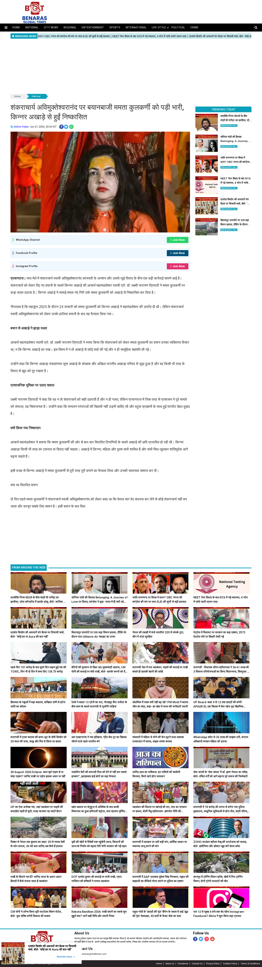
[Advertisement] (131, 66)
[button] (6, 27)
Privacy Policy (212, 963)
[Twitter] (201, 939)
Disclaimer (183, 963)
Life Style (159, 27)
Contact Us (83, 949)
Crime (194, 27)
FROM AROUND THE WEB (28, 567)
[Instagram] (206, 939)
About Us (81, 933)
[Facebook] (195, 939)
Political (178, 27)
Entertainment (93, 27)
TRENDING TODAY (223, 109)
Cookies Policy (230, 963)
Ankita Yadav (21, 126)
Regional (70, 27)
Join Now (179, 240)
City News (51, 27)
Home (16, 27)
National (31, 27)
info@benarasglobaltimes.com (90, 954)
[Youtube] (212, 939)
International (136, 27)
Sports (114, 27)
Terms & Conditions (250, 963)
